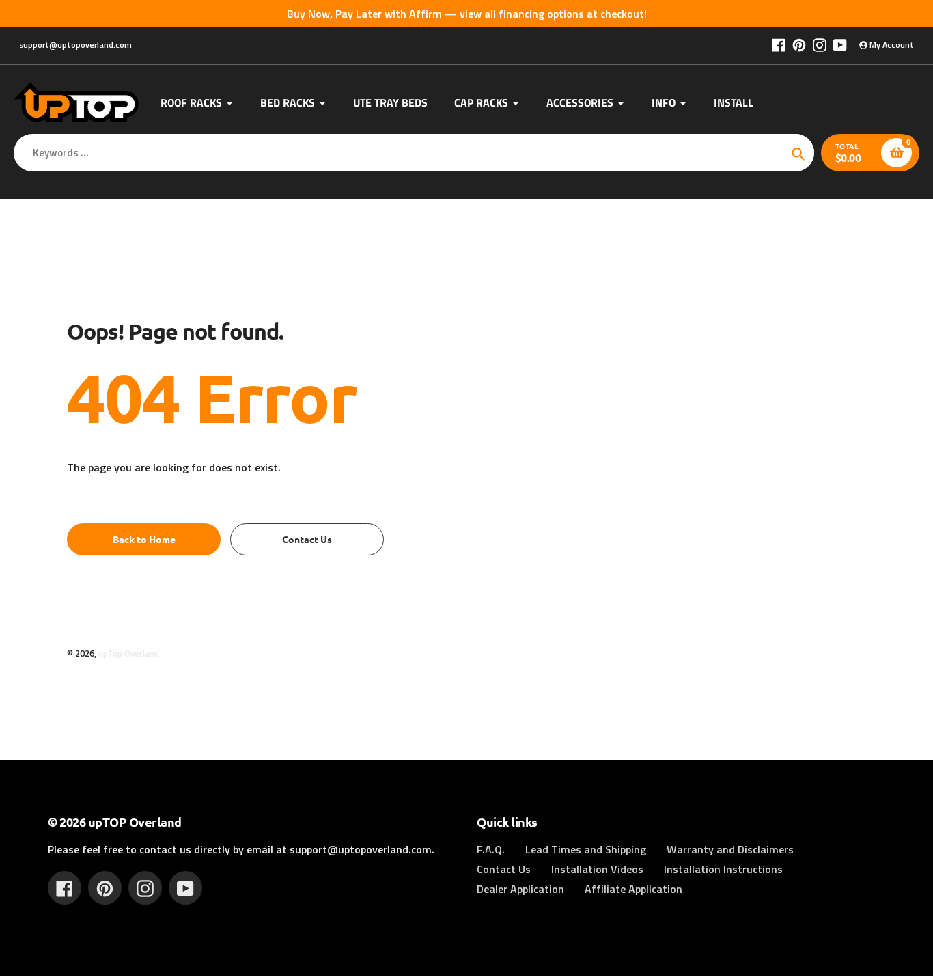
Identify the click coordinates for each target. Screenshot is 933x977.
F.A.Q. (491, 849)
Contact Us (504, 869)
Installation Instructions (723, 869)
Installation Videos (597, 869)
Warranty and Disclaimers (730, 849)
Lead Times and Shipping (585, 849)
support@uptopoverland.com (75, 44)
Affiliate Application (633, 889)
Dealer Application (520, 889)
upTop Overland (128, 653)
